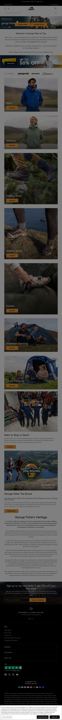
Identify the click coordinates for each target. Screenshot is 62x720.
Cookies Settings (6, 717)
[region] (31, 712)
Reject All (54, 717)
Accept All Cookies (43, 717)
